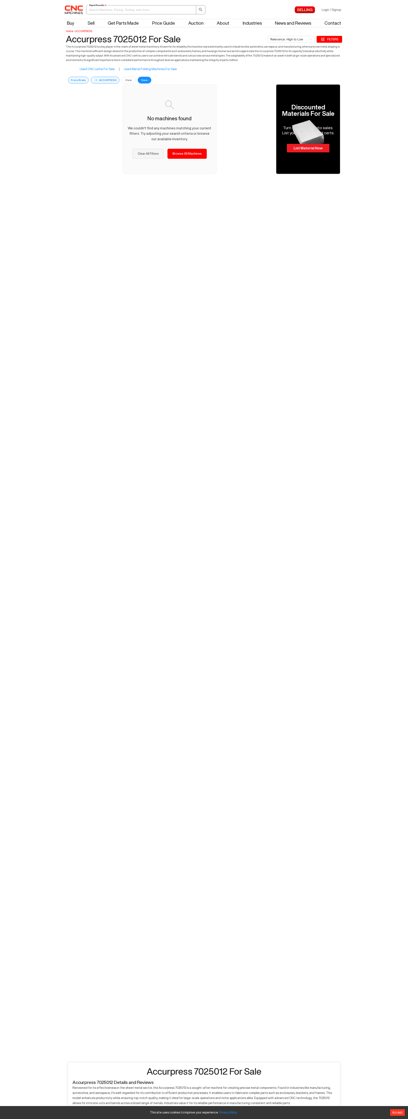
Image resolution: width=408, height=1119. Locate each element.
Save (144, 80)
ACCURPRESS (83, 31)
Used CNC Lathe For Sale (97, 69)
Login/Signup (331, 9)
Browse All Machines (187, 153)
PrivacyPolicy (228, 1112)
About (223, 23)
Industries (252, 23)
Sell (91, 23)
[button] (145, 10)
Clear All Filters (148, 153)
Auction (196, 23)
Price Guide (163, 23)
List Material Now (308, 148)
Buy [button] (70, 23)
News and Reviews (293, 23)
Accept (397, 1112)
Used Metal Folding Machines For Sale (150, 69)
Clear (128, 80)
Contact (332, 23)
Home (69, 31)
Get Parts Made (123, 23)
